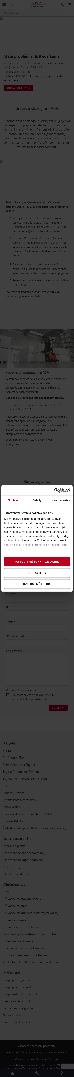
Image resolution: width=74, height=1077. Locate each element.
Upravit (35, 572)
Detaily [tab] (37, 500)
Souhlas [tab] (13, 500)
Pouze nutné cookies (37, 584)
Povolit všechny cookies (37, 561)
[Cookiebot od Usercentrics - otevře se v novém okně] (54, 490)
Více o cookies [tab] (61, 500)
